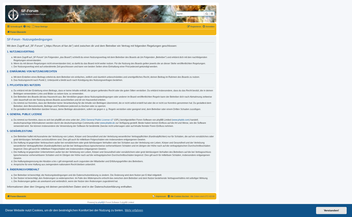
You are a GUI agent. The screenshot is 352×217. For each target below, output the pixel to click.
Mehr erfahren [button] (134, 210)
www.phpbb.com (181, 120)
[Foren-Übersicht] (13, 14)
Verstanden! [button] (331, 210)
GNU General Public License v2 (97, 120)
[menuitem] (26, 26)
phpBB (101, 202)
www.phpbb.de (107, 123)
